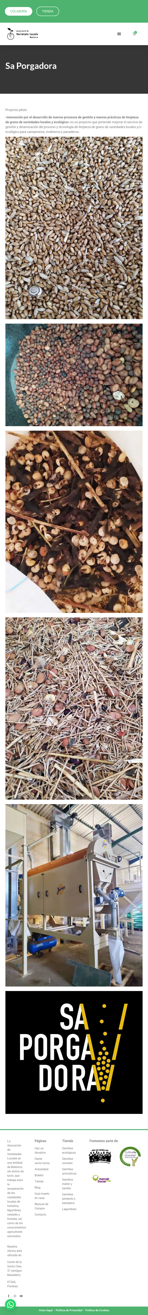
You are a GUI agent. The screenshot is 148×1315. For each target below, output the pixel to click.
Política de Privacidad (69, 1310)
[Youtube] (21, 1296)
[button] (119, 34)
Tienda (67, 1141)
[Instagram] (15, 1296)
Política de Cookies (97, 1310)
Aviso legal (46, 1310)
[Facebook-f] (8, 1296)
